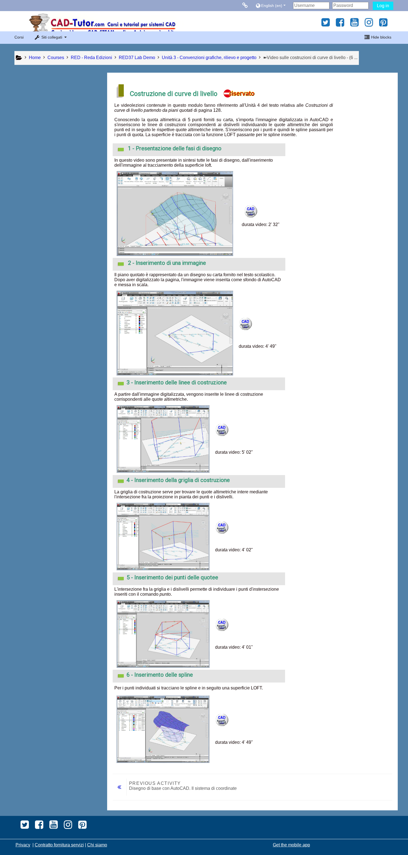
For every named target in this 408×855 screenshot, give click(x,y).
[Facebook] (340, 24)
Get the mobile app (291, 845)
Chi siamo (97, 845)
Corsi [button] (19, 37)
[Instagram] (369, 24)
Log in (383, 5)
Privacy (23, 845)
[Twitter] (324, 24)
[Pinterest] (385, 24)
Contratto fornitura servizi (59, 845)
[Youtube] (354, 24)
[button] (273, 5)
